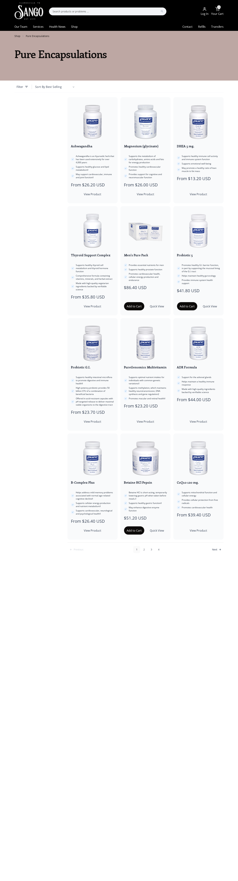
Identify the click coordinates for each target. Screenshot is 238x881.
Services (38, 27)
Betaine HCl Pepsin (138, 482)
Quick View (157, 306)
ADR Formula (187, 367)
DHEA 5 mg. (185, 146)
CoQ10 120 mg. (188, 482)
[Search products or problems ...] (162, 11)
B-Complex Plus (83, 482)
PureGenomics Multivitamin (145, 367)
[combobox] (107, 11)
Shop (74, 27)
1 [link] (136, 549)
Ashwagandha (81, 146)
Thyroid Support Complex (90, 255)
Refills (202, 27)
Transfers (217, 27)
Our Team (20, 27)
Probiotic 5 (185, 255)
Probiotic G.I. (80, 367)
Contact (187, 27)
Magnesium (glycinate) (141, 146)
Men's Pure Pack (136, 255)
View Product (92, 194)
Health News (57, 27)
